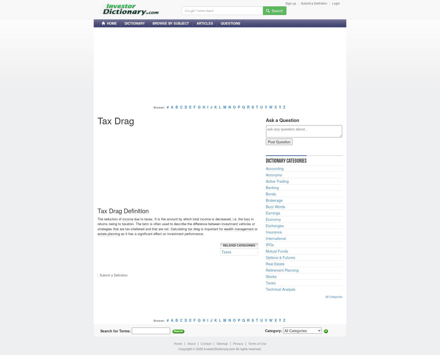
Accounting (275, 168)
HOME (111, 23)
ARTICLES (205, 23)
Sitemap (222, 344)
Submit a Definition (314, 3)
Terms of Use (257, 344)
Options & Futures (280, 257)
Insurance (274, 232)
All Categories (333, 297)
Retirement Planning (282, 270)
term (145, 223)
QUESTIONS (230, 23)
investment (230, 223)
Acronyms (274, 174)
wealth (228, 228)
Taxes (226, 251)
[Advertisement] (220, 66)
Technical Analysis (280, 289)
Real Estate (275, 263)
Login (336, 3)
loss (247, 219)
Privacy (238, 344)
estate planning (109, 233)
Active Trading (277, 181)
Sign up (290, 3)
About (191, 344)
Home (178, 344)
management (244, 228)
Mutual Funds (277, 251)
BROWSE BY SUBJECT (171, 23)
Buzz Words (275, 206)
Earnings (273, 212)
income (127, 219)
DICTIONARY (135, 23)
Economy (273, 219)
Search (276, 10)
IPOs (270, 244)
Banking (272, 187)
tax (190, 228)
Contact (206, 344)
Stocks (271, 276)
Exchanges (275, 225)
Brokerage (274, 200)
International (276, 238)
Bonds (271, 193)
